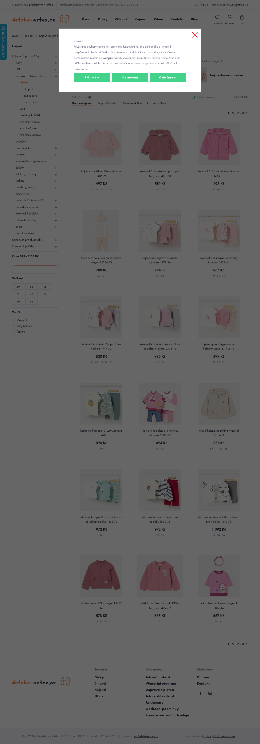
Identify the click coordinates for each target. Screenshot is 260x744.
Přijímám (92, 77)
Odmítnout (168, 77)
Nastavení (130, 77)
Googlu (107, 58)
